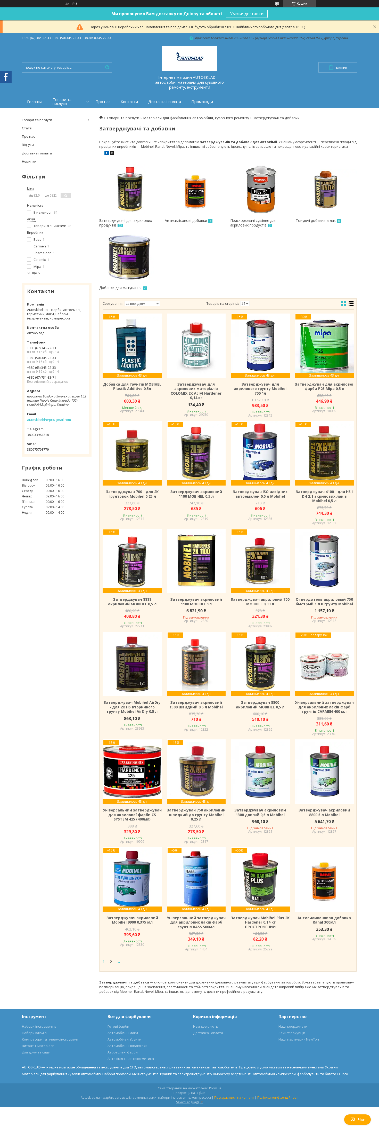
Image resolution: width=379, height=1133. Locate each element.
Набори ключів (34, 1032)
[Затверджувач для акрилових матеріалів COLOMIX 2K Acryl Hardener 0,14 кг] (196, 346)
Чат (361, 1120)
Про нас (102, 102)
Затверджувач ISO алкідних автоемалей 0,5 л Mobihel (260, 493)
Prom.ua (215, 1088)
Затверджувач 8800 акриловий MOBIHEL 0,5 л (260, 704)
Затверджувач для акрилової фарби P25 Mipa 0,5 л (324, 386)
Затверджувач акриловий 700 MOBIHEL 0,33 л (260, 601)
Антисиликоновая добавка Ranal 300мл (324, 920)
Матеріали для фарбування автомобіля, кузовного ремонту (196, 118)
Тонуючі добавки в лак (316, 220)
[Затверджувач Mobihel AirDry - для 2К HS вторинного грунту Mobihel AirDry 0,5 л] (132, 664)
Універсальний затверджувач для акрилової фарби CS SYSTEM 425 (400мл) (132, 815)
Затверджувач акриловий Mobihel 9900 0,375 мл (132, 920)
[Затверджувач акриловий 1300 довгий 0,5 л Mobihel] (260, 771)
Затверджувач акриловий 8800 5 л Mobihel (324, 812)
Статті (27, 128)
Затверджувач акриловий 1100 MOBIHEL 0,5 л (196, 493)
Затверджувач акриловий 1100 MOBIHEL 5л (196, 601)
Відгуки (28, 144)
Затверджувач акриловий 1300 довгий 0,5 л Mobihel (260, 812)
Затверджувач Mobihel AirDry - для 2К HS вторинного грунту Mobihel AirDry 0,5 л (132, 707)
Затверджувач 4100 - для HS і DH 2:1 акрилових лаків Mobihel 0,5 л (324, 496)
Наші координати (292, 1026)
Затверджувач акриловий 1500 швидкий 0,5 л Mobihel (196, 704)
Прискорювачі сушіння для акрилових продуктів (253, 223)
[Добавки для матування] (129, 257)
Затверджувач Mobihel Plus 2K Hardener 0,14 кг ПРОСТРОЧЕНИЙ (260, 922)
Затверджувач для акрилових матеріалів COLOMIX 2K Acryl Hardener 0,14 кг (196, 391)
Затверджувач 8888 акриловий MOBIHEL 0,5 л (132, 601)
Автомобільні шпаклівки (127, 1045)
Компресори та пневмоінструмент (50, 1039)
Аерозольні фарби (123, 1052)
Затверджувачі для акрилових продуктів (125, 223)
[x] (112, 153)
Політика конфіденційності (277, 1097)
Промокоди (202, 102)
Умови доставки (246, 14)
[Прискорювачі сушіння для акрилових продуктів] (260, 190)
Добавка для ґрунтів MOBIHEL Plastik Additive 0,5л (132, 386)
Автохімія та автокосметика (131, 1058)
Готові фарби (118, 1026)
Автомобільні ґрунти (124, 1039)
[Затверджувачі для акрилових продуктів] (129, 190)
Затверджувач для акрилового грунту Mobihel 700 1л (260, 389)
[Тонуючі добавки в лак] (326, 190)
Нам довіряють (205, 1026)
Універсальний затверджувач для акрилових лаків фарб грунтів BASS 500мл (196, 922)
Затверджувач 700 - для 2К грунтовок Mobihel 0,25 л (132, 493)
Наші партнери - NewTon (298, 1039)
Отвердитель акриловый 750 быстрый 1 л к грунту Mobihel (324, 601)
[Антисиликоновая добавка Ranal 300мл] (324, 879)
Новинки (29, 161)
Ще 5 (36, 273)
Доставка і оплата (164, 102)
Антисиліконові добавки (186, 220)
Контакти (129, 102)
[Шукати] (107, 67)
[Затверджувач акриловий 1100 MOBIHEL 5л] (196, 561)
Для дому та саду (36, 1052)
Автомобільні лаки (123, 1032)
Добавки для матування (120, 287)
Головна (34, 102)
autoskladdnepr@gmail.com (49, 420)
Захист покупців (291, 1032)
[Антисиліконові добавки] (195, 190)
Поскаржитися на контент (234, 1097)
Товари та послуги (62, 101)
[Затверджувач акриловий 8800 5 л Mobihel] (324, 771)
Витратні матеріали (38, 1045)
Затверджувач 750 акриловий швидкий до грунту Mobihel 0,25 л (196, 815)
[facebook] (106, 153)
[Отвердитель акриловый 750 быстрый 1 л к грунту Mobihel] (324, 561)
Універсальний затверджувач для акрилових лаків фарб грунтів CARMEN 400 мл (324, 707)
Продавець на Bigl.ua (189, 1093)
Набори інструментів (39, 1026)
